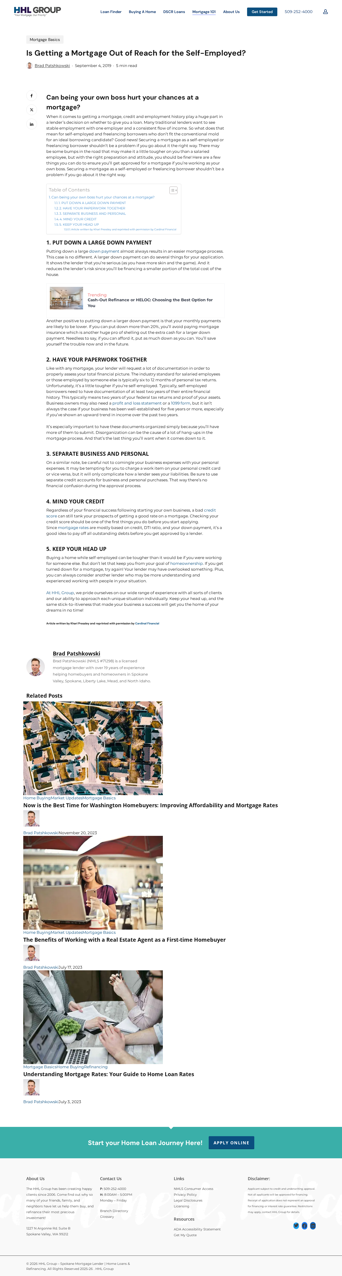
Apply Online (231, 1142)
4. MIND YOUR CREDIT (78, 219)
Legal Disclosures (188, 1200)
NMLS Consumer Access (193, 1189)
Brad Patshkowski (52, 65)
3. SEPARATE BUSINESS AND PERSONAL (92, 213)
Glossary (107, 1217)
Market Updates (66, 798)
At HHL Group (60, 592)
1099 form (180, 403)
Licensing (181, 1206)
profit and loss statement (137, 403)
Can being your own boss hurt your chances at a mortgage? (103, 197)
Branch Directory (114, 1211)
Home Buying (37, 798)
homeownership (186, 563)
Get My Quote (185, 1235)
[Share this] (31, 95)
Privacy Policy (185, 1194)
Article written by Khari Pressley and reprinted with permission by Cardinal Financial (123, 229)
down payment (104, 251)
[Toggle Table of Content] (171, 190)
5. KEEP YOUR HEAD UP (79, 224)
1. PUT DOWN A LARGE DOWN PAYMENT (92, 203)
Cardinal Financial (147, 623)
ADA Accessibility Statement (197, 1229)
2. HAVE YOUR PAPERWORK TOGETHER (92, 208)
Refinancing (96, 1067)
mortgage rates (73, 527)
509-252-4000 (298, 11)
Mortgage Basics (45, 39)
